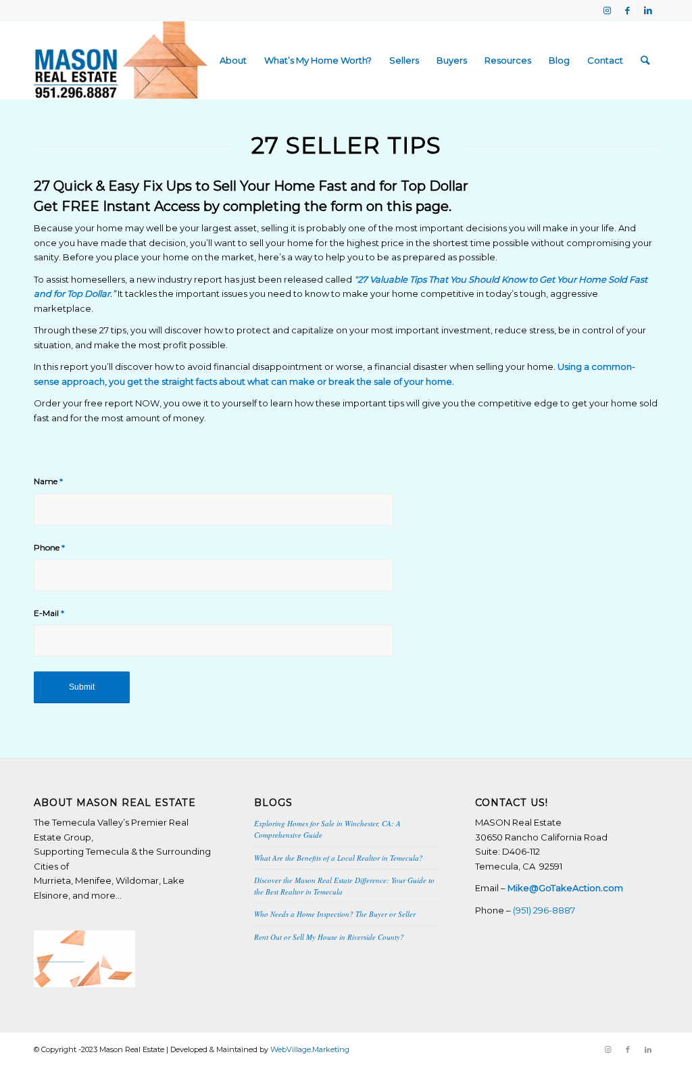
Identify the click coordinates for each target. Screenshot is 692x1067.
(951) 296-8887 (544, 910)
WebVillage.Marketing (309, 1049)
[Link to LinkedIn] (648, 10)
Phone (49, 547)
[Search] (645, 60)
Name (48, 481)
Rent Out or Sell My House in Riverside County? (329, 937)
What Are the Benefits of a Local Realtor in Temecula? (338, 858)
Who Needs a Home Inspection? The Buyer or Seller (335, 914)
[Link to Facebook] (627, 10)
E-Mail (49, 613)
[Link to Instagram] (607, 10)
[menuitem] (233, 60)
